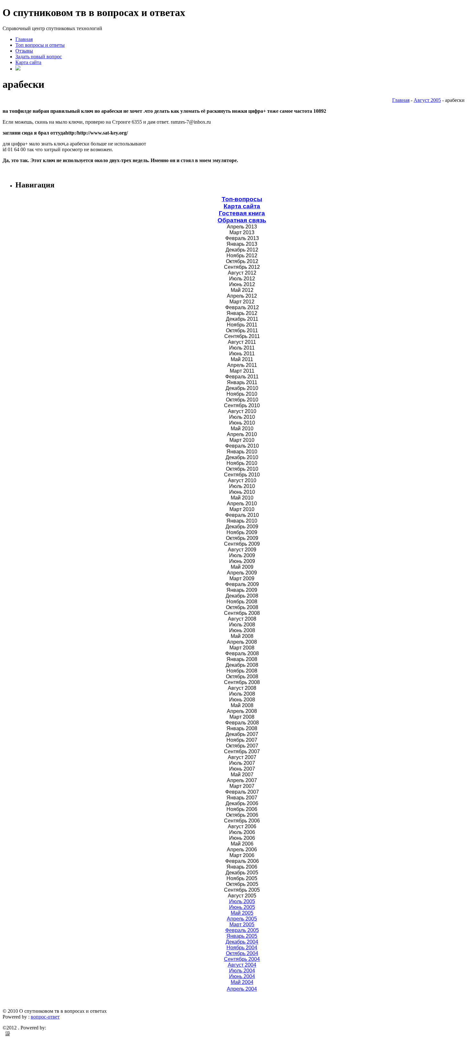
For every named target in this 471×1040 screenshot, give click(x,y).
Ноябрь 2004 (242, 947)
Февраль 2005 (242, 930)
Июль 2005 (242, 901)
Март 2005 (241, 924)
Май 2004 (242, 982)
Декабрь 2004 (242, 942)
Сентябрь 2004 (242, 959)
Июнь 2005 (242, 907)
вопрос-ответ (45, 1016)
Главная (24, 39)
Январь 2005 (242, 936)
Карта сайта (28, 62)
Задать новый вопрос (38, 56)
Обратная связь (242, 220)
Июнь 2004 (242, 976)
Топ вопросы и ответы (40, 45)
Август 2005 (427, 100)
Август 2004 (242, 965)
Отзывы (24, 51)
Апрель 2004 (242, 989)
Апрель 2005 (242, 918)
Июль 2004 (242, 970)
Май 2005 (242, 913)
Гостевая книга (242, 213)
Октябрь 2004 (242, 953)
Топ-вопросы (242, 199)
